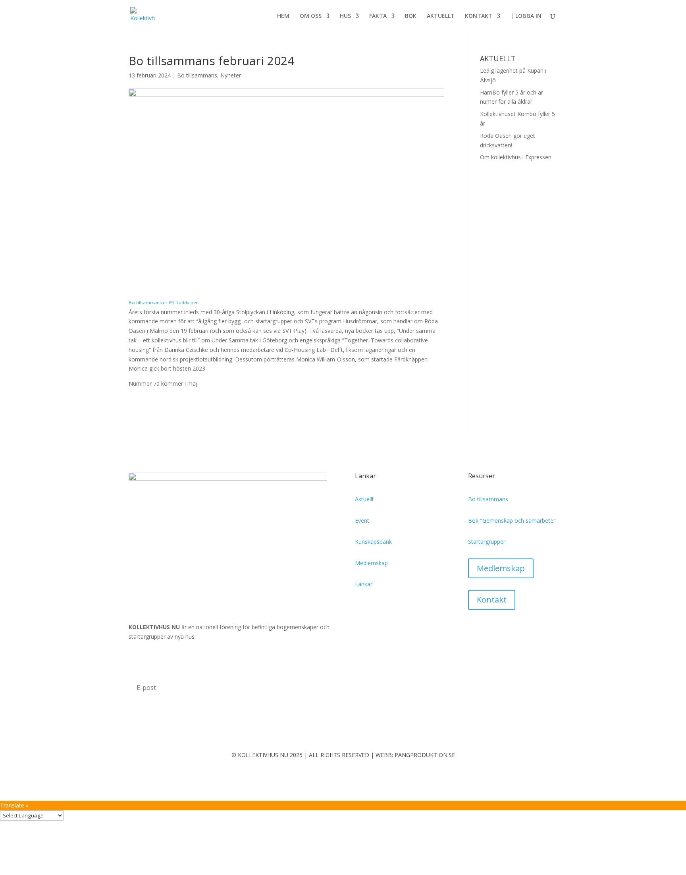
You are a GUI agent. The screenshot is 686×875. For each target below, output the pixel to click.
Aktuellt (364, 499)
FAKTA (378, 16)
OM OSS (311, 16)
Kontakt (492, 599)
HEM (283, 16)
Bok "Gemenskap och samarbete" (512, 520)
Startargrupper (486, 541)
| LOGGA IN (526, 16)
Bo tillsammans (197, 75)
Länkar (363, 584)
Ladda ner (187, 302)
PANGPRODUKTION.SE (425, 755)
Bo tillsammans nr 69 (151, 302)
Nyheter (230, 75)
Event (362, 520)
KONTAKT (478, 16)
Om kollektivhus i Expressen (515, 157)
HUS (345, 16)
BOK (410, 16)
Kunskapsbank (373, 541)
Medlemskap (371, 563)
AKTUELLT (441, 16)
